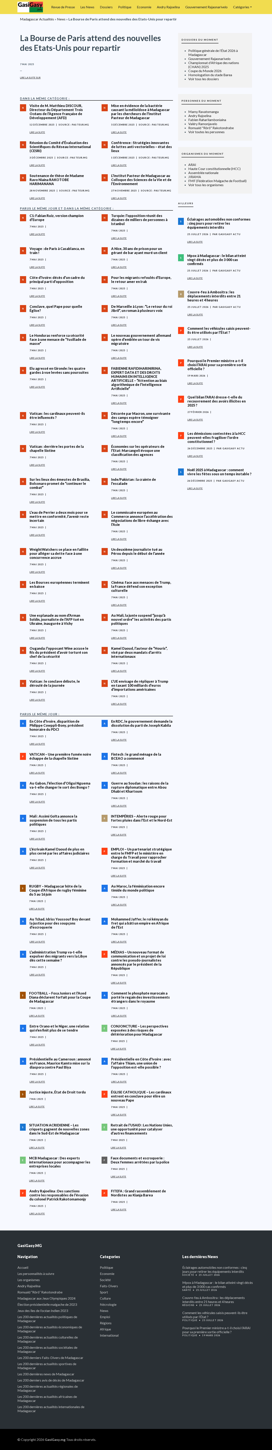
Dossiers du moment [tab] (199, 39)
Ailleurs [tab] (185, 203)
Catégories (241, 7)
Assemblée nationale (203, 173)
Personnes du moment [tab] (201, 100)
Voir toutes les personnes (206, 132)
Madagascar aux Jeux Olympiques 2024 (46, 1298)
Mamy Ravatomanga (203, 112)
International (109, 1335)
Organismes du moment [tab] (202, 153)
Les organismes (28, 1280)
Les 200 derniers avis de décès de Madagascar (50, 1380)
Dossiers (106, 7)
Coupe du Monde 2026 (205, 71)
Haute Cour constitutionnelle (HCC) (214, 169)
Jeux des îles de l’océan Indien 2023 (42, 1311)
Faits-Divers (109, 1286)
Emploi (105, 1317)
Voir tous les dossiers (203, 79)
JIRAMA (194, 177)
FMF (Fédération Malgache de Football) (217, 181)
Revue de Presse (63, 7)
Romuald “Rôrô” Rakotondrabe (39, 1292)
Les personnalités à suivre (35, 1274)
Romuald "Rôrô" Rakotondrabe (211, 128)
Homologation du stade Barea (210, 75)
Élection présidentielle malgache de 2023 (47, 1304)
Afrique (105, 1329)
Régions (106, 1323)
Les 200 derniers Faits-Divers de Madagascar (50, 1358)
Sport (104, 1292)
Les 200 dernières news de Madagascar (45, 1374)
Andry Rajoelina (168, 7)
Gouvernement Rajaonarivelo (206, 7)
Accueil (22, 1267)
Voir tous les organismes (206, 185)
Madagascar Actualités (37, 19)
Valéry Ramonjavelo (202, 124)
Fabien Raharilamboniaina (207, 120)
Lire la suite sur (30, 77)
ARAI (192, 165)
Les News (87, 7)
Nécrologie (108, 1304)
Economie (144, 7)
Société (105, 1280)
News (61, 19)
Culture (105, 1298)
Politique (124, 7)
